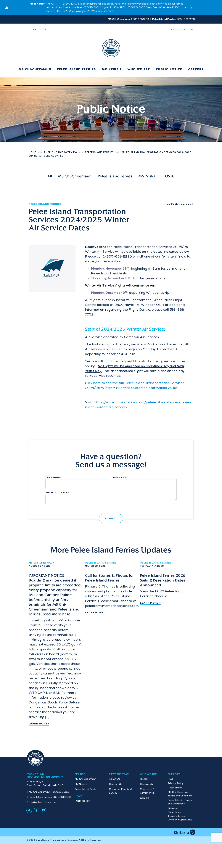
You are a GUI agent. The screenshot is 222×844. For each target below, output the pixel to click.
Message (119, 474)
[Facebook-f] (36, 806)
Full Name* (53, 474)
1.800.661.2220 (50, 794)
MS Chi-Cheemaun (35, 66)
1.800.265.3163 (49, 788)
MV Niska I (111, 66)
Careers (195, 66)
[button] (185, 6)
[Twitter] (29, 806)
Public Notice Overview (60, 149)
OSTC (170, 172)
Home (32, 149)
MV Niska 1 (148, 172)
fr (191, 26)
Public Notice (169, 66)
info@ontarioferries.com (42, 799)
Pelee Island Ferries (76, 66)
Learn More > (39, 720)
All (49, 172)
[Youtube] (43, 806)
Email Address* (57, 489)
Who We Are (138, 66)
